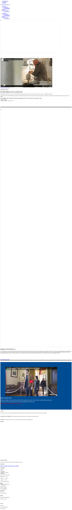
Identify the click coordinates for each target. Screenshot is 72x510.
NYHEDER (4, 2)
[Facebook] (36, 441)
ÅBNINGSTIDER (5, 1)
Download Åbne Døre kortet (4, 87)
